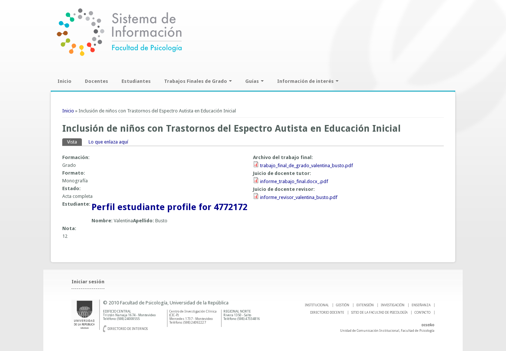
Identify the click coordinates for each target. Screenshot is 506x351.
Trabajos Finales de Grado (196, 81)
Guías (252, 81)
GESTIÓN (342, 305)
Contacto (422, 312)
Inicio (64, 81)
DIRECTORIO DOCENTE (327, 312)
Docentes (96, 81)
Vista (74, 142)
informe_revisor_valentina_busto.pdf (298, 197)
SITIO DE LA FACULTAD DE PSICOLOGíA (379, 312)
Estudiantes (136, 81)
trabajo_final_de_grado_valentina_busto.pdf (306, 165)
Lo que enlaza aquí (108, 142)
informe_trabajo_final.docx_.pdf (294, 181)
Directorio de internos (127, 329)
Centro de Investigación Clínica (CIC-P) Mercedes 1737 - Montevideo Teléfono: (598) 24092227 (193, 317)
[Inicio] (119, 55)
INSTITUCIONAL (317, 305)
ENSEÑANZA (421, 305)
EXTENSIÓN (365, 305)
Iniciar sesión (87, 281)
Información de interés (306, 81)
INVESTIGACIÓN (393, 305)
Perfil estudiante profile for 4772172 (169, 207)
